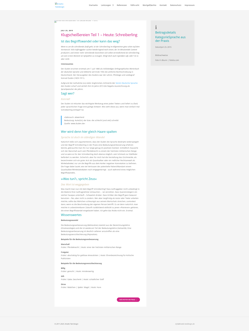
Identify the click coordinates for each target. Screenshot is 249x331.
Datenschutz (175, 5)
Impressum (190, 5)
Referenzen (122, 5)
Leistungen (106, 5)
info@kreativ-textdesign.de (185, 324)
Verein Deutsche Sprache (127, 83)
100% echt (134, 5)
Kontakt (163, 5)
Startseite (93, 5)
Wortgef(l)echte (149, 5)
